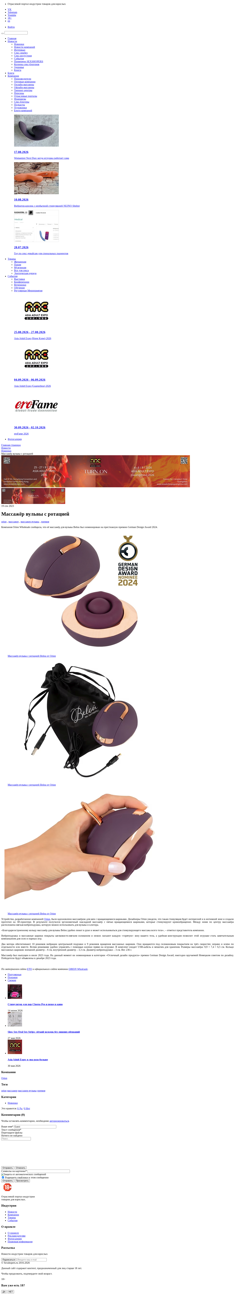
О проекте (13, 1233)
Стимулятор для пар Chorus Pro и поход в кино (35, 1004)
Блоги (11, 73)
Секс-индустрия (23, 55)
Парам (17, 264)
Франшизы (20, 99)
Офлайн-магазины (24, 87)
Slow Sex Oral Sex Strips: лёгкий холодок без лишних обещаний (44, 1031)
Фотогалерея (15, 439)
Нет (28, 1108)
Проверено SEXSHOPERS (28, 61)
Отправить (8, 1168)
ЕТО (29, 969)
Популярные (14, 974)
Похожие (13, 977)
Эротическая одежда (25, 273)
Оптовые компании (24, 81)
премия (45, 521)
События (19, 58)
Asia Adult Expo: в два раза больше (28, 1059)
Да (21, 1108)
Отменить (20, 1168)
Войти (11, 27)
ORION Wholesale (78, 969)
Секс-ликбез (20, 52)
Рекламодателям (16, 1235)
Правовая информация (20, 1241)
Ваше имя (7, 1126)
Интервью (19, 50)
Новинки (19, 44)
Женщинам (20, 261)
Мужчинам (20, 267)
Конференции (21, 282)
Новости (12, 41)
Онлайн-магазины (24, 84)
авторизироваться (59, 1121)
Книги (17, 70)
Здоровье (19, 67)
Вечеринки (20, 284)
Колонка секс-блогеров (26, 64)
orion (4, 521)
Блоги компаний (23, 110)
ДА (4, 1292)
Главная (12, 38)
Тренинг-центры (23, 90)
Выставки (19, 279)
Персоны (19, 93)
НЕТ (11, 1292)
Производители (22, 78)
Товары (12, 259)
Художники (20, 107)
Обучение (19, 287)
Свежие (12, 980)
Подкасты (19, 104)
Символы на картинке (14, 1171)
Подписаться (9, 1260)
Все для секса (21, 270)
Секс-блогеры (21, 101)
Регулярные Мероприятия (28, 290)
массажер (13, 521)
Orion (47, 919)
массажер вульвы (30, 521)
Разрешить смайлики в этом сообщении (27, 1177)
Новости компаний (24, 47)
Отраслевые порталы (25, 96)
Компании (13, 76)
